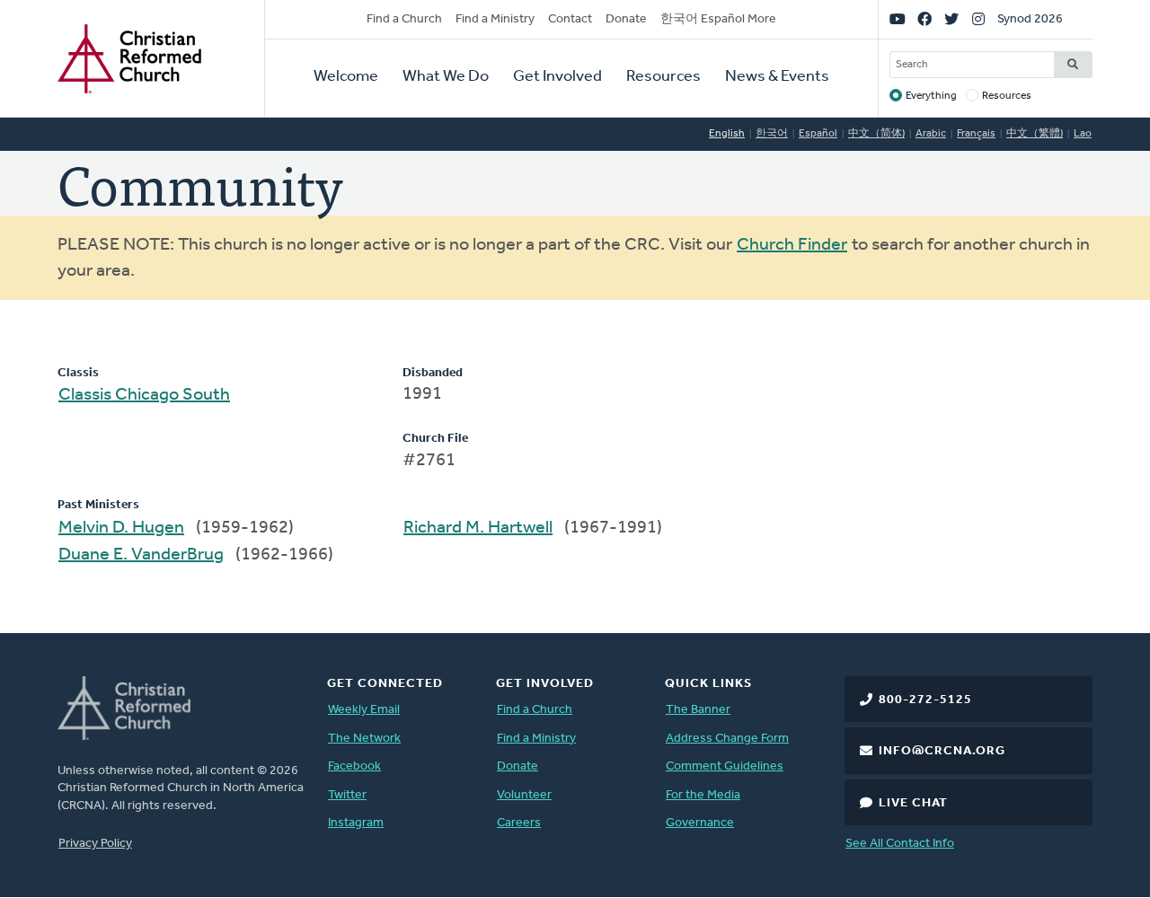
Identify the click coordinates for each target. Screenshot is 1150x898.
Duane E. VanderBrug (141, 555)
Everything (931, 96)
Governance (700, 823)
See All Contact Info (899, 843)
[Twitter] (951, 20)
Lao (1083, 133)
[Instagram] (978, 20)
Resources (663, 77)
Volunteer (524, 795)
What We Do (445, 77)
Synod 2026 (1030, 19)
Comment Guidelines (724, 766)
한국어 (772, 133)
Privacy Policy (95, 843)
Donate (626, 19)
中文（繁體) (1034, 133)
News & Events (777, 77)
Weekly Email (364, 710)
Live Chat (913, 803)
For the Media (703, 795)
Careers (519, 823)
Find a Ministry (495, 19)
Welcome (346, 77)
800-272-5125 (925, 700)
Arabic (931, 133)
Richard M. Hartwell (478, 528)
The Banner (698, 710)
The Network (364, 738)
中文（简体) (876, 133)
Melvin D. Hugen (121, 528)
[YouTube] (897, 20)
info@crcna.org (942, 751)
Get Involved (557, 77)
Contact (570, 19)
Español (818, 133)
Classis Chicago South (144, 395)
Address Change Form (727, 738)
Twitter (347, 795)
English (727, 133)
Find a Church (404, 19)
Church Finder (792, 245)
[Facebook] (924, 20)
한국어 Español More (718, 19)
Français (976, 133)
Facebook (354, 766)
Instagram (356, 823)
